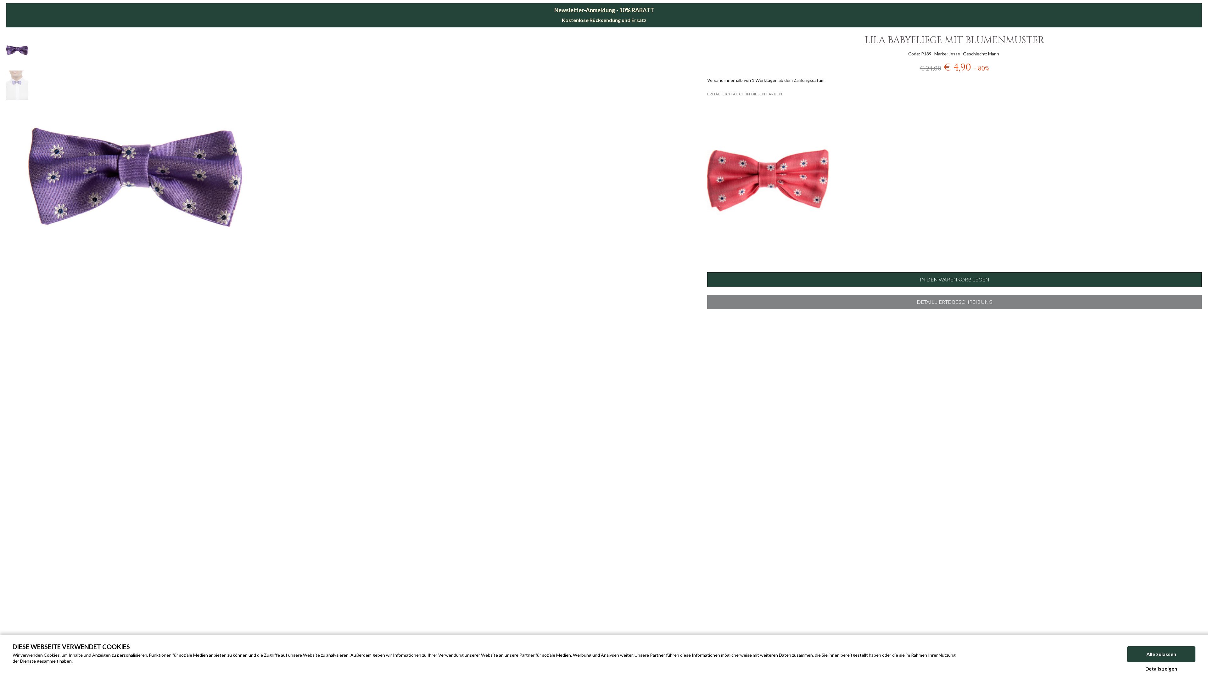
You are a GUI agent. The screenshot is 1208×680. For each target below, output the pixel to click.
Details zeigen (1161, 669)
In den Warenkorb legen (954, 279)
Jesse (954, 53)
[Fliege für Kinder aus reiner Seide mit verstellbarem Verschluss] (767, 180)
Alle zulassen (1161, 654)
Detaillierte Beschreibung (955, 302)
